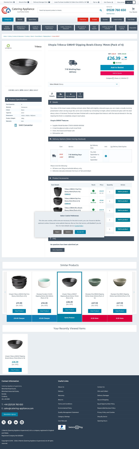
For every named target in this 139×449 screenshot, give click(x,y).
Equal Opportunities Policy (106, 404)
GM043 (67, 194)
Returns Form (23, 2)
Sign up (95, 2)
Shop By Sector (102, 416)
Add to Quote (117, 73)
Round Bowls (38, 36)
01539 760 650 (116, 10)
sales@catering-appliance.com (18, 408)
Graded (94, 19)
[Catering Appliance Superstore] (18, 10)
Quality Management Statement (68, 412)
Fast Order (131, 19)
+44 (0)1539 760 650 (13, 404)
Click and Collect (102, 391)
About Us (61, 387)
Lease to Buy (118, 19)
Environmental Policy (65, 408)
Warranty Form (8, 2)
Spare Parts (32, 19)
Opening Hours (102, 421)
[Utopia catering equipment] (8, 46)
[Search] (100, 10)
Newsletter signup (10, 414)
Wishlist (124, 78)
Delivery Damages (103, 395)
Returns (60, 399)
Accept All (80, 232)
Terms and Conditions (65, 404)
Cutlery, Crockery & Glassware (16, 36)
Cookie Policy (79, 226)
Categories (7, 19)
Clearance (83, 19)
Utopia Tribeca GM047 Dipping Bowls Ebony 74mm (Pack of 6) (15, 357)
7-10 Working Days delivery (72, 70)
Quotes (105, 19)
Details (52, 96)
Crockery (27, 36)
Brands (20, 19)
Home (5, 36)
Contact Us (101, 387)
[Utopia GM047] (23, 66)
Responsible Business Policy (106, 408)
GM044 (67, 203)
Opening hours (111, 13)
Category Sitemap (64, 416)
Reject (57, 232)
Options (68, 232)
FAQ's (80, 96)
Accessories (70, 96)
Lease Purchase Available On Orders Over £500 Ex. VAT (70, 2)
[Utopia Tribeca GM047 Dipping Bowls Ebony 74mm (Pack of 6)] (15, 344)
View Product (19, 311)
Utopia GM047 (55, 36)
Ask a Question (57, 250)
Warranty (61, 395)
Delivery (60, 96)
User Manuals (62, 421)
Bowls (32, 36)
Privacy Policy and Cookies (106, 412)
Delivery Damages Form (40, 2)
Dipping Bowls (47, 36)
